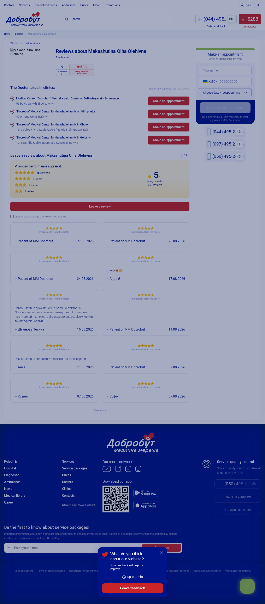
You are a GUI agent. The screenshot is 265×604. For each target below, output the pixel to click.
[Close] (161, 552)
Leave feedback (132, 588)
